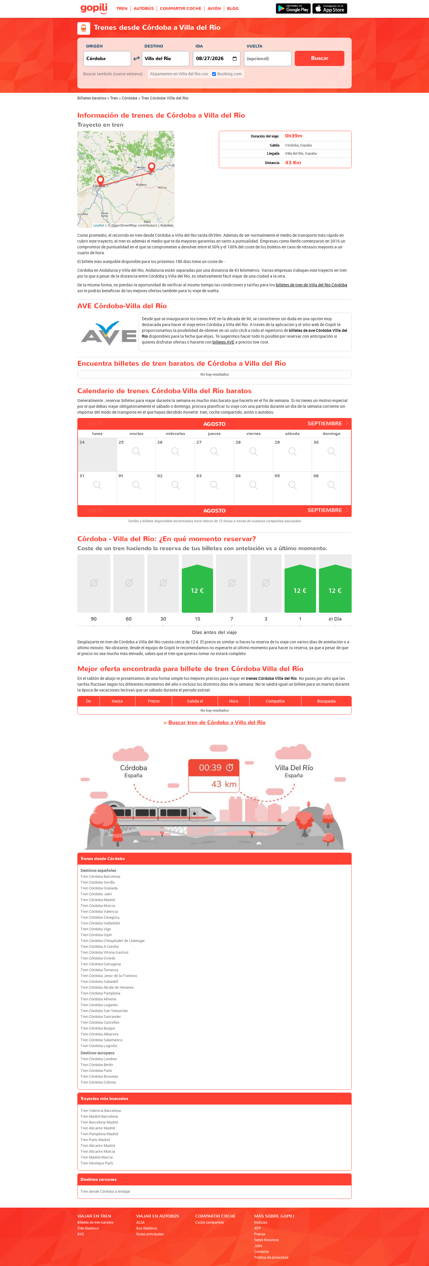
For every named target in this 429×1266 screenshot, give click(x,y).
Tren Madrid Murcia (97, 1157)
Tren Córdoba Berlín (97, 1064)
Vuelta (254, 46)
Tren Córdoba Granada (99, 888)
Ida (199, 46)
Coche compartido (209, 1222)
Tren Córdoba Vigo (96, 929)
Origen (94, 46)
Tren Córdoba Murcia (98, 905)
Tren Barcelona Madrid (99, 1122)
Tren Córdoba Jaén (96, 893)
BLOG (233, 8)
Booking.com (196, 73)
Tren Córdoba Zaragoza (100, 917)
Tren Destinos (88, 1228)
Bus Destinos (146, 1228)
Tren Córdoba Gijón (96, 934)
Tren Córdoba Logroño (99, 1045)
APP (257, 1228)
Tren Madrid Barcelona (99, 1116)
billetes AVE (223, 342)
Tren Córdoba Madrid (98, 899)
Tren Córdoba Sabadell (99, 981)
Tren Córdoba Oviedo (98, 958)
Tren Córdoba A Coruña (99, 946)
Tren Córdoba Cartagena (101, 964)
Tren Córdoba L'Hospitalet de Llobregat (113, 940)
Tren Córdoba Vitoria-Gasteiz (105, 952)
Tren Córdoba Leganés (99, 1004)
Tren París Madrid (95, 1139)
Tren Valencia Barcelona (101, 1110)
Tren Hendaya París (97, 1163)
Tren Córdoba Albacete (99, 1034)
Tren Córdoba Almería (98, 999)
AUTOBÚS (144, 8)
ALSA (140, 1222)
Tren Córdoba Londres (99, 1058)
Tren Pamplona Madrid (99, 1133)
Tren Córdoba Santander (101, 1016)
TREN (122, 8)
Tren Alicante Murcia (98, 1151)
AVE (80, 1234)
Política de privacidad (271, 1257)
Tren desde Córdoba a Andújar (105, 1191)
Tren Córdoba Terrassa (99, 969)
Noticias (260, 1222)
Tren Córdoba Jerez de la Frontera (109, 975)
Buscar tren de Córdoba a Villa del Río (217, 722)
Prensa (259, 1234)
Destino (153, 46)
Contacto (261, 1251)
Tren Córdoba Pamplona (100, 993)
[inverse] (136, 58)
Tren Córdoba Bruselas (99, 1076)
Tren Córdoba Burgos (98, 1028)
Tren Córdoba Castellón (100, 1022)
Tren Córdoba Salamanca (101, 1039)
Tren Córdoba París (96, 1070)
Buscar (319, 58)
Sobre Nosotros (266, 1239)
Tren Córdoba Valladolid (100, 923)
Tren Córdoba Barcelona (100, 876)
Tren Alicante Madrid (98, 1128)
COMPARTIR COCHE (180, 8)
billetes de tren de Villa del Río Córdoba (311, 285)
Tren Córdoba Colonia (98, 1082)
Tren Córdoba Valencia (99, 911)
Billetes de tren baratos (95, 1222)
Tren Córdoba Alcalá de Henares (107, 987)
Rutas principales (150, 1234)
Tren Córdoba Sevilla (98, 882)
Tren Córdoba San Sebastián (104, 1010)
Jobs (258, 1245)
